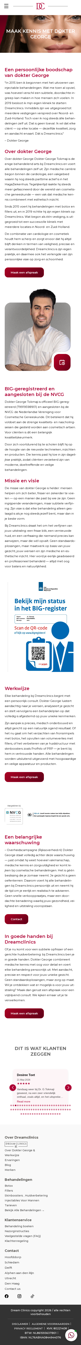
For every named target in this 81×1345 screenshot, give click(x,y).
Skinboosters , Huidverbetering (26, 1195)
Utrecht (10, 1278)
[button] (11, 1105)
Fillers (9, 1190)
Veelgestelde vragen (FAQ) (23, 1236)
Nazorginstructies (17, 1231)
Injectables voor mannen (22, 1200)
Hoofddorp (13, 1257)
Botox (9, 1185)
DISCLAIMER (20, 1323)
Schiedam (12, 1262)
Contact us (13, 1289)
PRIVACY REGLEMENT (28, 1328)
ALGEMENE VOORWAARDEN (50, 1323)
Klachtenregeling (16, 1241)
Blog (8, 1165)
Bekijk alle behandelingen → (24, 1210)
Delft (8, 1267)
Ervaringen (12, 1160)
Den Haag (12, 1283)
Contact (16, 919)
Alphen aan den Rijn (19, 1273)
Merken (10, 1170)
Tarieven (11, 1205)
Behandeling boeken (19, 1226)
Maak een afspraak (24, 272)
